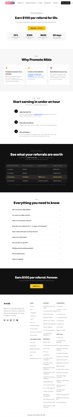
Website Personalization (49, 324)
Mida (31, 355)
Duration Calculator (61, 359)
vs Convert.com (60, 314)
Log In (31, 319)
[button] (20, 3)
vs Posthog (59, 306)
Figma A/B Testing (48, 314)
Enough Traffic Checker (62, 369)
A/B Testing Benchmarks (46, 395)
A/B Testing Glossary (49, 399)
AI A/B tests (30, 74)
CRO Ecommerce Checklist (61, 385)
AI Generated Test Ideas (49, 345)
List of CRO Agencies (49, 388)
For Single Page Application (47, 334)
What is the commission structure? (21, 220)
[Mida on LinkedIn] (8, 320)
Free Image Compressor (62, 345)
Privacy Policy (34, 329)
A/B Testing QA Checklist (60, 390)
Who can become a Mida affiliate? (21, 209)
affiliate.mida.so (38, 114)
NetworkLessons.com (36, 358)
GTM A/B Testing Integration (47, 363)
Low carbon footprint (49, 385)
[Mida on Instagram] (11, 320)
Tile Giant (32, 342)
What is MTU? (47, 342)
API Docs (45, 352)
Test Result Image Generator (61, 376)
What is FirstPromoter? (18, 253)
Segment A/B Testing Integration (49, 368)
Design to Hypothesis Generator (62, 349)
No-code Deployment (49, 330)
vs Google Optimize (61, 317)
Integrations (46, 355)
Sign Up (32, 322)
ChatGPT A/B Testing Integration (49, 377)
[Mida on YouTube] (17, 320)
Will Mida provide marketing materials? (22, 248)
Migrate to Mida (60, 330)
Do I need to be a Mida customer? (21, 215)
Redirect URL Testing (49, 320)
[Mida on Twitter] (4, 320)
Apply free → (36, 286)
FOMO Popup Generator (62, 394)
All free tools (59, 337)
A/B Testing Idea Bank (49, 402)
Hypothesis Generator (62, 372)
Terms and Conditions (36, 332)
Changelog (33, 312)
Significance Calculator (62, 363)
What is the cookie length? (19, 237)
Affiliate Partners (34, 325)
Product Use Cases (48, 391)
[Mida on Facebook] (14, 320)
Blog (31, 309)
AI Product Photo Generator (61, 341)
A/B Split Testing (47, 317)
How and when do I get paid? (20, 242)
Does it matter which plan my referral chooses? (25, 231)
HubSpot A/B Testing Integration (49, 373)
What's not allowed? (17, 259)
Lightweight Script (48, 381)
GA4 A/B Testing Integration (47, 359)
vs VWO (61, 310)
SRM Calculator (60, 366)
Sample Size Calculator (62, 356)
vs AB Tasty (59, 327)
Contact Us (33, 316)
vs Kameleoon (60, 320)
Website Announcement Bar (62, 398)
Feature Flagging (47, 327)
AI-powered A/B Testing (49, 311)
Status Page (33, 335)
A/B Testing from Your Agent (49, 307)
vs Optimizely (60, 324)
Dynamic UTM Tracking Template (62, 381)
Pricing (40, 3)
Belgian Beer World (35, 349)
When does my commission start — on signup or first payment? (29, 226)
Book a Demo (65, 3)
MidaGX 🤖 (10, 3)
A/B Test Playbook (61, 402)
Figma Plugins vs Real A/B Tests (49, 406)
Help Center (46, 348)
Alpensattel (33, 345)
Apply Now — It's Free (36, 28)
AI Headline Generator (62, 353)
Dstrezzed (33, 352)
